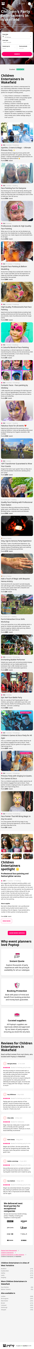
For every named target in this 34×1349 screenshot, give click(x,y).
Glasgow (3, 1309)
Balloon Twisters (6, 1289)
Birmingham (4, 1298)
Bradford (3, 1268)
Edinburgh (4, 1307)
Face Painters (5, 1287)
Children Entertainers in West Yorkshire (12, 1254)
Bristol (3, 1303)
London (3, 1296)
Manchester (4, 1301)
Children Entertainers (7, 1252)
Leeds (2, 1275)
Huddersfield (5, 1271)
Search (23, 3)
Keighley (3, 1277)
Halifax (3, 1273)
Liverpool (3, 1305)
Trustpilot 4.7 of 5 (23, 1346)
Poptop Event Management (9, 1250)
